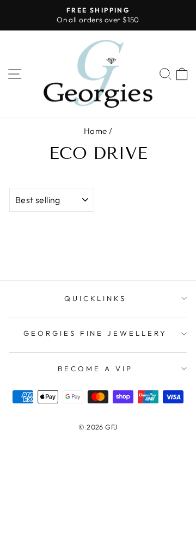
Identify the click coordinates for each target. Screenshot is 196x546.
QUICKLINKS (95, 298)
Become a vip (95, 368)
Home (95, 131)
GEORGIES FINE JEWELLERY (95, 333)
